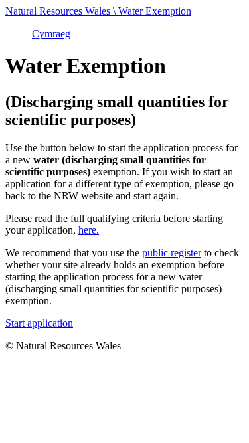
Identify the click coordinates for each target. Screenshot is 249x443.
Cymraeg (51, 33)
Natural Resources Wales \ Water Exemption (98, 11)
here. (88, 230)
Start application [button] (39, 323)
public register (171, 252)
